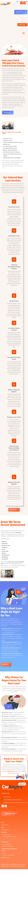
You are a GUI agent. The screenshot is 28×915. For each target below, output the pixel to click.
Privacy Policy (20, 866)
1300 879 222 (24, 1)
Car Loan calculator (8, 855)
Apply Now (22, 24)
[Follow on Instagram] (24, 3)
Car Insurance (6, 844)
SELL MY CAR (7, 112)
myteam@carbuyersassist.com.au (13, 799)
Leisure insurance (7, 846)
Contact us (5, 857)
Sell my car (5, 829)
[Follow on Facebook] (21, 3)
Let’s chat (5, 664)
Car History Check (19, 12)
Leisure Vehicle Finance (9, 836)
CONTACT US (10, 814)
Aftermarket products (9, 848)
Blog (3, 853)
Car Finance (5, 834)
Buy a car (5, 824)
